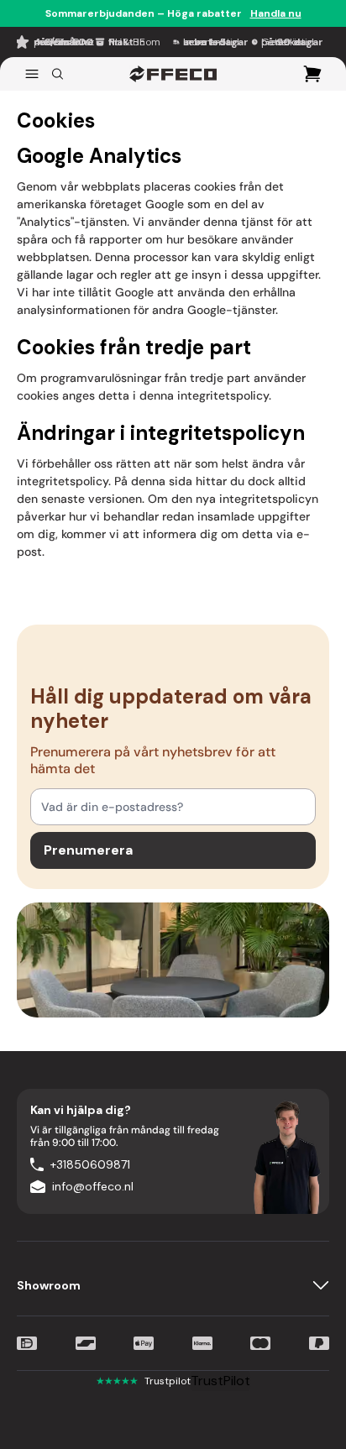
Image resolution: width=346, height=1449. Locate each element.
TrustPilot (220, 1380)
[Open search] (57, 74)
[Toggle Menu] (32, 73)
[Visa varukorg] (312, 74)
